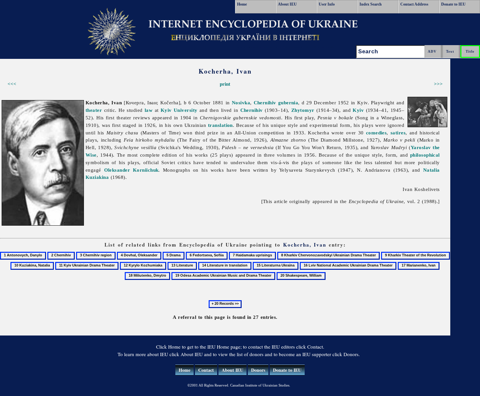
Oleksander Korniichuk (131, 170)
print (225, 84)
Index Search (371, 4)
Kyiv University (179, 110)
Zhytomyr (302, 110)
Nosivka (241, 102)
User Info (327, 4)
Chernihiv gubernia (276, 102)
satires (398, 132)
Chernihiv (251, 110)
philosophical (425, 155)
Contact (206, 370)
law (148, 110)
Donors (258, 370)
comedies (376, 132)
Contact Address (414, 4)
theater (94, 110)
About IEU (287, 4)
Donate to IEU (453, 4)
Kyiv (358, 110)
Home (242, 4)
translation (220, 125)
